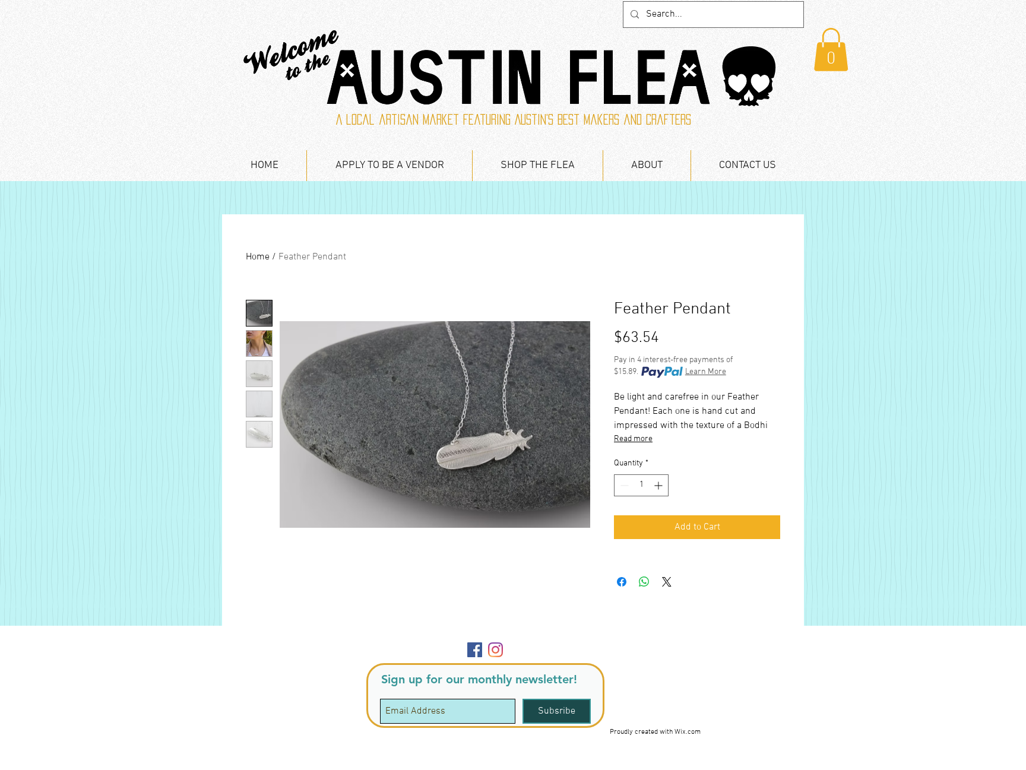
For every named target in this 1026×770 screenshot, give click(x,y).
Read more (633, 439)
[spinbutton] (641, 485)
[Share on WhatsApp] (644, 582)
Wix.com (687, 732)
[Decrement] (623, 485)
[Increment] (659, 485)
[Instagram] (495, 649)
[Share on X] (667, 582)
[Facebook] (474, 649)
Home (258, 257)
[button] (831, 49)
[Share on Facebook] (622, 582)
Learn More (705, 372)
